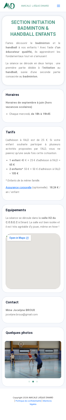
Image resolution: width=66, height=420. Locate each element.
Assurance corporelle (19, 187)
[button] (29, 381)
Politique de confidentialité (28, 401)
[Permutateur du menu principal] (58, 6)
